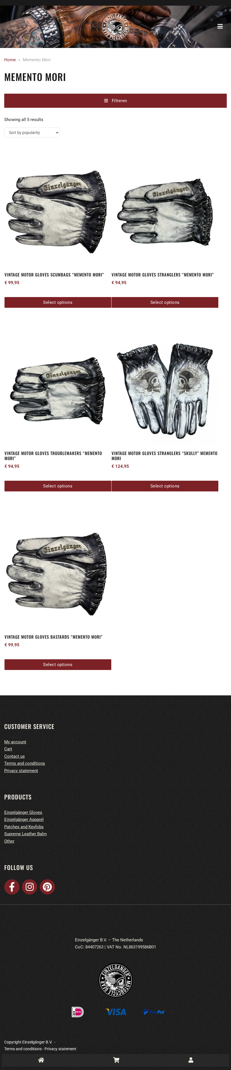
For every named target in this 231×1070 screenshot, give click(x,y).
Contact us (14, 756)
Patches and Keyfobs (24, 826)
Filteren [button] (117, 100)
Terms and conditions (24, 763)
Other (9, 841)
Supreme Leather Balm (25, 833)
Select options (57, 302)
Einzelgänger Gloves (23, 812)
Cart (8, 749)
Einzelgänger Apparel (24, 819)
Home (10, 59)
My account (15, 741)
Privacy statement (21, 770)
